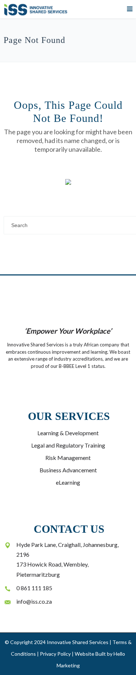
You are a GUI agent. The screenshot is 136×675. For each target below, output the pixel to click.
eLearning (68, 482)
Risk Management (68, 457)
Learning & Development (68, 432)
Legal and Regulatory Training (68, 445)
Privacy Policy (55, 654)
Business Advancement (68, 469)
